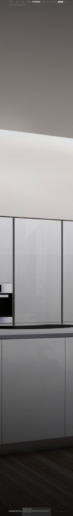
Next (71, 258)
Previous (1, 258)
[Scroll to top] (71, 514)
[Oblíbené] (64, 1)
